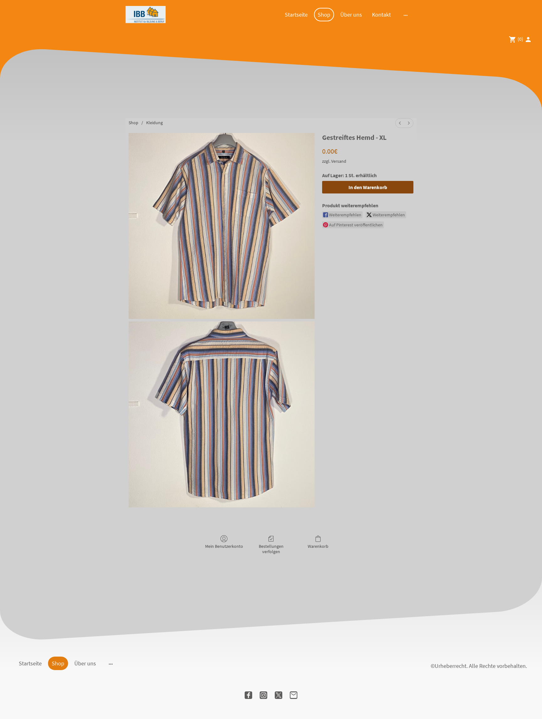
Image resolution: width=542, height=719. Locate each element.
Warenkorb (318, 546)
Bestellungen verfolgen (271, 548)
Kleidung (154, 122)
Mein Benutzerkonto (224, 546)
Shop (133, 122)
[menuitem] (400, 123)
